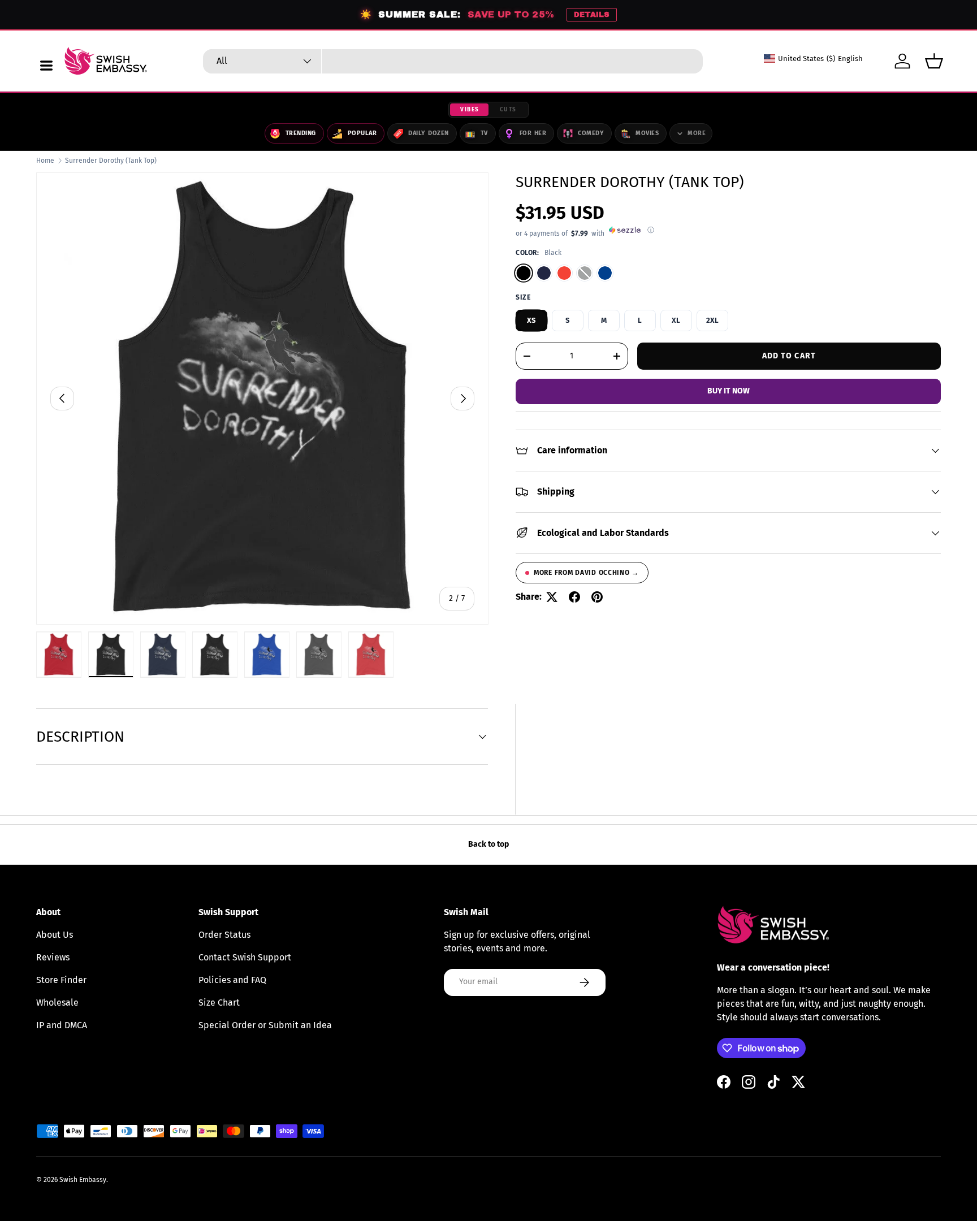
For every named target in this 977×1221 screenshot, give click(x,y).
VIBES (469, 109)
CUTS (508, 109)
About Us (54, 934)
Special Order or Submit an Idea (265, 1025)
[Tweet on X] (552, 597)
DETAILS (591, 15)
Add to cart (789, 355)
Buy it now (728, 391)
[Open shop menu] (46, 65)
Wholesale (57, 1002)
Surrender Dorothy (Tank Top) (111, 160)
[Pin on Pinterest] (597, 597)
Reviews (53, 957)
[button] (934, 61)
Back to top (488, 844)
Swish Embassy (82, 1180)
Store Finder (61, 980)
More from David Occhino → (586, 573)
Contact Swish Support (244, 957)
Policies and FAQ (232, 980)
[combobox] (453, 61)
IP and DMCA (61, 1025)
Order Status (224, 934)
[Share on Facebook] (574, 597)
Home (45, 160)
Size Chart (219, 1002)
